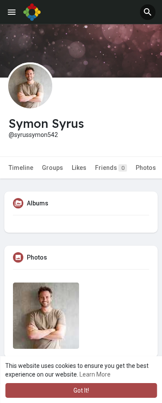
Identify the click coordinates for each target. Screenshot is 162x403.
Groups (52, 167)
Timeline (21, 167)
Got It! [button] (81, 390)
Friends (109, 167)
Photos (146, 167)
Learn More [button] (95, 374)
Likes (79, 167)
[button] (148, 12)
